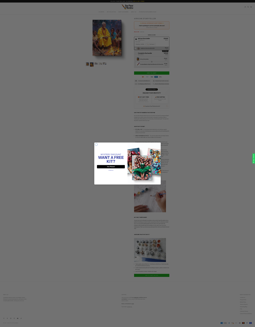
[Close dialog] (96, 144)
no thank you (111, 170)
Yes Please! (111, 166)
